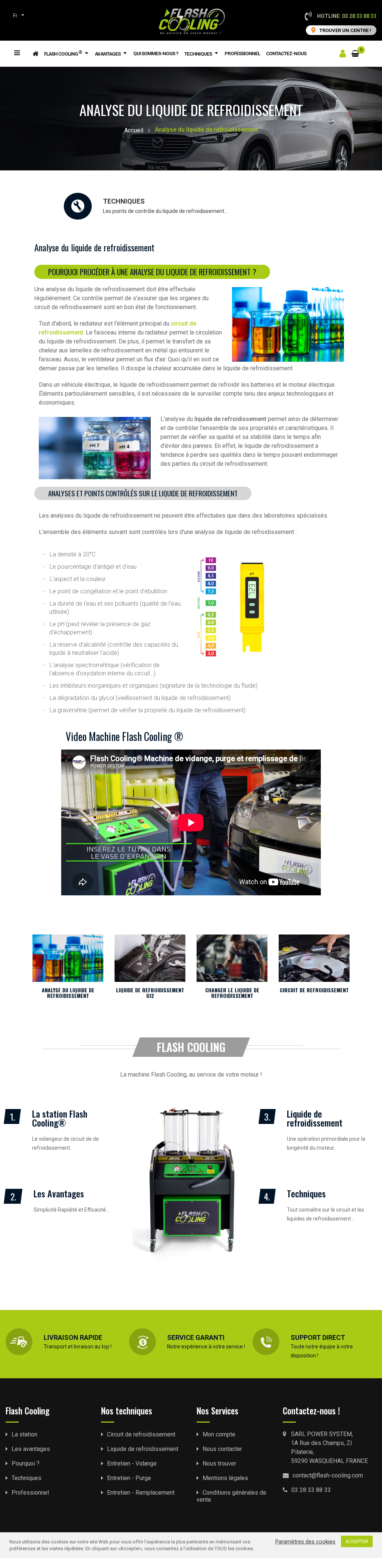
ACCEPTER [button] (356, 1541)
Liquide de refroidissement (314, 1118)
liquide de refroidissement (229, 419)
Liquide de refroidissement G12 (150, 992)
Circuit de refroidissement (314, 990)
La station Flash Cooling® (59, 1118)
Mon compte (219, 1434)
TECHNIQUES (124, 201)
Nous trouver (219, 1463)
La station (24, 1434)
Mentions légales (225, 1478)
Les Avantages (59, 1193)
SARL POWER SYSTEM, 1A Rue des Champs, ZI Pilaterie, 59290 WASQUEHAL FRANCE (329, 1447)
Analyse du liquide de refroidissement (68, 992)
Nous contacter (222, 1448)
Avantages (107, 54)
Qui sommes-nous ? (155, 53)
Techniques (198, 54)
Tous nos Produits (26, 52)
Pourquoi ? (26, 1463)
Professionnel (242, 53)
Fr (15, 16)
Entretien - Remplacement (141, 1492)
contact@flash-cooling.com (327, 1475)
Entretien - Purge (129, 1478)
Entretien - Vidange (132, 1463)
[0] (355, 49)
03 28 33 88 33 (311, 1489)
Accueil (133, 130)
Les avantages (31, 1448)
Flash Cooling (63, 53)
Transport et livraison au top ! (78, 1347)
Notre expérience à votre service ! (206, 1347)
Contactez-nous (286, 53)
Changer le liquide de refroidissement (232, 992)
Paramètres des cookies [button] (305, 1541)
